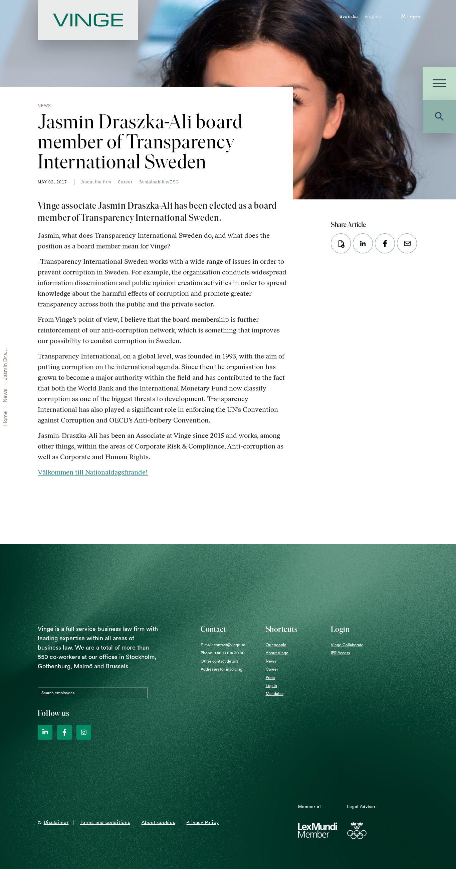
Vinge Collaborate (347, 645)
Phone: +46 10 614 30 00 (222, 653)
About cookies (158, 822)
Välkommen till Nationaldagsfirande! (93, 472)
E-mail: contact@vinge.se (223, 645)
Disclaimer (56, 822)
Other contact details (219, 661)
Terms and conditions (105, 822)
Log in (271, 686)
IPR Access (340, 653)
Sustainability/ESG (159, 182)
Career (125, 182)
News (5, 395)
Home (5, 418)
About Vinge (277, 653)
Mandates (274, 694)
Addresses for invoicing (221, 669)
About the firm (96, 182)
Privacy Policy (202, 822)
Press (270, 678)
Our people (276, 645)
